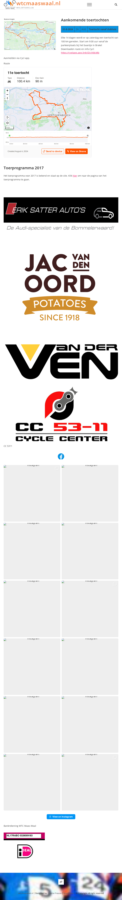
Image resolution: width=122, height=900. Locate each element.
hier (75, 175)
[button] (32, 493)
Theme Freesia (54, 893)
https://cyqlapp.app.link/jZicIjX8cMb (80, 52)
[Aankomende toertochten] (30, 19)
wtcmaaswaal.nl (38, 3)
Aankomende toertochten (85, 19)
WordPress (69, 893)
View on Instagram (62, 816)
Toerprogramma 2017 (24, 167)
